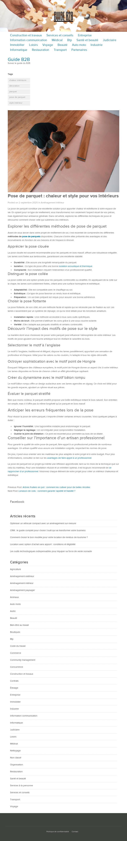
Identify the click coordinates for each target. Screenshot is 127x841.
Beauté (62, 45)
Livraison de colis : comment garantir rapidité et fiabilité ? (47, 491)
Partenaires (79, 50)
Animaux (14, 597)
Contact (75, 831)
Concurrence (16, 667)
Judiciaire (109, 40)
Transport (60, 50)
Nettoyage (15, 750)
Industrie (97, 45)
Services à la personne (21, 785)
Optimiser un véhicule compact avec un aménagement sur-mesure (43, 523)
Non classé (15, 757)
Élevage (14, 688)
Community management (22, 660)
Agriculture (15, 569)
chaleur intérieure (17, 80)
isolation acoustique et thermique (75, 266)
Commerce (15, 653)
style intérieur (15, 103)
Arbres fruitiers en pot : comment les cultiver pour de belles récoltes (56, 487)
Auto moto (79, 45)
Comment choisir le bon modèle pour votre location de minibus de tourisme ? (49, 537)
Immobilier (17, 45)
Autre (12, 611)
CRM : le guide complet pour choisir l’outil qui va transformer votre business (48, 530)
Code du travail (17, 646)
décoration (14, 86)
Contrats (14, 681)
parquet (13, 91)
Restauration (40, 50)
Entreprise (85, 35)
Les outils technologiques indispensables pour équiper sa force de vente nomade (51, 551)
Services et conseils (59, 35)
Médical (57, 40)
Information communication (28, 40)
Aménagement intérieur (52, 202)
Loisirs (33, 45)
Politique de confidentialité (57, 831)
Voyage (47, 45)
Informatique (18, 50)
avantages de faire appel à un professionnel (69, 458)
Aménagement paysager (22, 590)
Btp (69, 40)
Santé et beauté (87, 40)
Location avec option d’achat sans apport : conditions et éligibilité (42, 544)
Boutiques (15, 632)
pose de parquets (31, 236)
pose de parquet (17, 97)
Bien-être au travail (19, 625)
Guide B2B (19, 59)
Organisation (16, 764)
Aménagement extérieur (22, 576)
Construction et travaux (26, 35)
